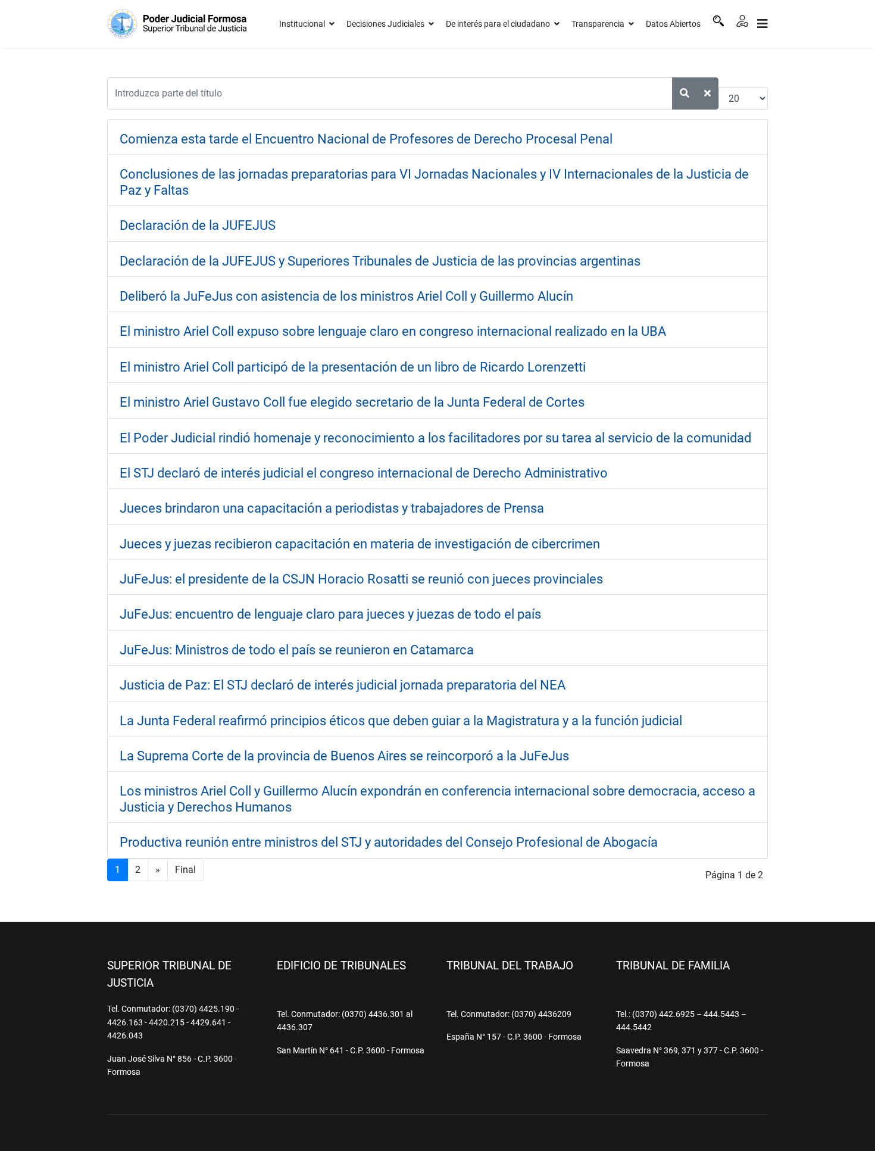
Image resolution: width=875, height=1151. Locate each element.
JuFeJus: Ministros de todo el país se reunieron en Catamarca (297, 649)
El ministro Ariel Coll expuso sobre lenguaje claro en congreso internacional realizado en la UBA (393, 331)
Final (185, 869)
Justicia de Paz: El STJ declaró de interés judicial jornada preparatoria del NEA (342, 685)
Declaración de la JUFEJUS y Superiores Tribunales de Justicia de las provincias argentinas (380, 261)
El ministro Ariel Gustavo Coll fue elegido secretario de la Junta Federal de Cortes (352, 402)
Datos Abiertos (673, 24)
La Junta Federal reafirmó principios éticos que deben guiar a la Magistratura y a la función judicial (401, 720)
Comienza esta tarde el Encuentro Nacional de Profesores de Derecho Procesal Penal (366, 139)
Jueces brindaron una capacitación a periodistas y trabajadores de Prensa (332, 508)
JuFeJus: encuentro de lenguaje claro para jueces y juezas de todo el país (330, 614)
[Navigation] (762, 24)
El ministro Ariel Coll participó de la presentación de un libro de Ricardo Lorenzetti (353, 367)
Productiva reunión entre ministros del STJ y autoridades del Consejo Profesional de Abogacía (389, 842)
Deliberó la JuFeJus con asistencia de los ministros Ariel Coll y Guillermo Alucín (346, 296)
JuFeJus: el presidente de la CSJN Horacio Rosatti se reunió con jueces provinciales (361, 579)
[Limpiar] (707, 93)
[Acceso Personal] (742, 21)
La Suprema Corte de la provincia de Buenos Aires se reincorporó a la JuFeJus (344, 755)
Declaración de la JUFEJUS (198, 225)
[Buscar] (718, 21)
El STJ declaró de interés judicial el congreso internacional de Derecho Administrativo (364, 473)
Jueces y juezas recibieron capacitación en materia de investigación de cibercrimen (360, 543)
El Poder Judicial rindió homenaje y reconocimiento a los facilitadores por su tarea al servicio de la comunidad (435, 438)
